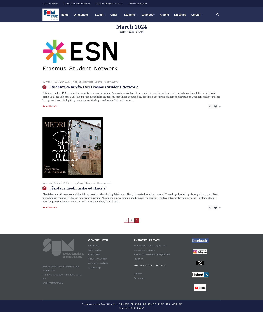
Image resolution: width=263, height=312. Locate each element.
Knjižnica (138, 259)
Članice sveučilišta (97, 259)
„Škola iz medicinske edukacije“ (78, 188)
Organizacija (94, 267)
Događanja (77, 183)
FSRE (161, 304)
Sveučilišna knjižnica (144, 250)
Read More (48, 106)
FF (144, 304)
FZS (168, 304)
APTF (126, 304)
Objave (98, 82)
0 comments (111, 82)
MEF (174, 304)
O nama (138, 273)
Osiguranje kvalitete (98, 263)
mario (49, 82)
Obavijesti (88, 82)
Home (123, 31)
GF (120, 304)
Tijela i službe (95, 250)
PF (180, 304)
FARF (138, 304)
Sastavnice (93, 245)
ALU (115, 304)
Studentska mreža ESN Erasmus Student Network (93, 86)
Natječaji (77, 82)
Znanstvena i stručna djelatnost (150, 245)
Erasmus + (139, 278)
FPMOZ (151, 304)
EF (131, 304)
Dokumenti (94, 254)
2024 (131, 31)
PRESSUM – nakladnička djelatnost (152, 254)
